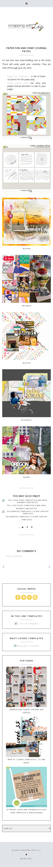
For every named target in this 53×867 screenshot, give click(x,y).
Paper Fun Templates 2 (18, 76)
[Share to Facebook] (27, 527)
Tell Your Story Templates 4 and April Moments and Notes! (26, 507)
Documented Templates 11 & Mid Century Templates (26, 518)
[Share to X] (22, 527)
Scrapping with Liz (30, 850)
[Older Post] (49, 567)
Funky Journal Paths (18, 83)
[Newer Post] (3, 567)
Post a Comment (14, 556)
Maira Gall (26, 859)
